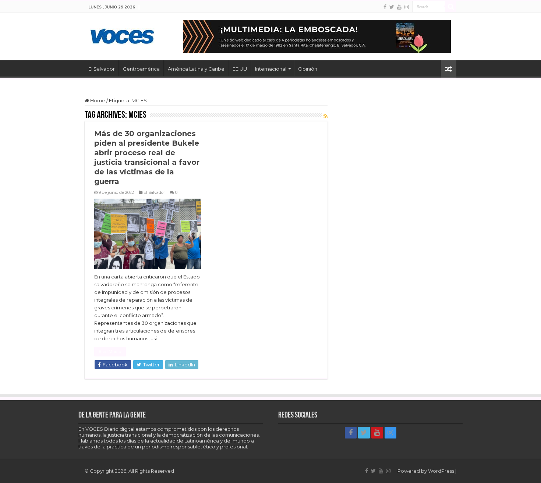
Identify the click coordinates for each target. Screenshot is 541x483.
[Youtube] (399, 7)
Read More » (110, 351)
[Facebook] (385, 7)
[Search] (450, 6)
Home (97, 100)
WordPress (441, 471)
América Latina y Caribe (196, 69)
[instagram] (407, 7)
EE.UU (240, 69)
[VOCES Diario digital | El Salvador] (122, 35)
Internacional (270, 69)
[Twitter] (392, 7)
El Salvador (101, 69)
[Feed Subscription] (325, 116)
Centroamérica (141, 69)
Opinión (307, 69)
